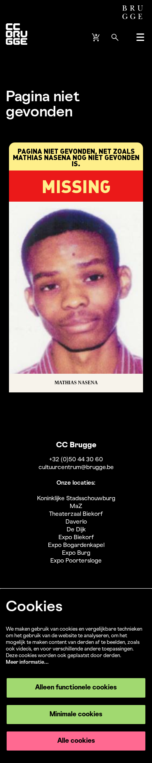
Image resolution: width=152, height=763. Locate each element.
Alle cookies (76, 741)
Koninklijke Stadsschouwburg (76, 498)
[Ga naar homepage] (16, 37)
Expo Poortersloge (76, 561)
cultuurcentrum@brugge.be (76, 467)
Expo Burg (76, 553)
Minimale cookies (76, 714)
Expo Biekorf (76, 537)
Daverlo (76, 522)
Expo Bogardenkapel (76, 545)
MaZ (76, 506)
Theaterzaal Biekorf (76, 514)
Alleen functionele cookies (76, 688)
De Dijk (76, 530)
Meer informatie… (27, 662)
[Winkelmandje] (96, 37)
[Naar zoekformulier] (115, 37)
